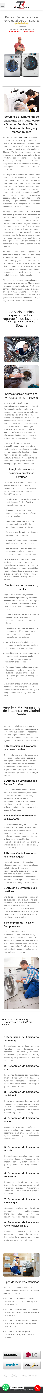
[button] (2, 5)
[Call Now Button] (37, 1388)
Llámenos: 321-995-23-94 (21, 32)
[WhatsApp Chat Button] (5, 1387)
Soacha (23, 137)
